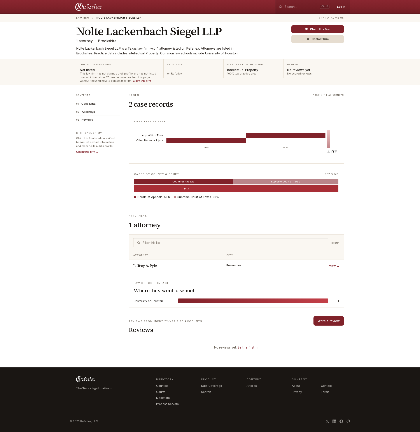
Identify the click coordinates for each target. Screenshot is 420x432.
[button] (317, 39)
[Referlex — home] (89, 7)
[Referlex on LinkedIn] (334, 421)
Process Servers (167, 404)
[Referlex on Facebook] (341, 421)
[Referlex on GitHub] (348, 421)
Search (206, 392)
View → (334, 265)
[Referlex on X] (327, 421)
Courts (160, 392)
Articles (252, 385)
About (296, 385)
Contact (326, 385)
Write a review (329, 321)
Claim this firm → (87, 151)
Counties (162, 385)
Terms (325, 392)
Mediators (163, 397)
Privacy (297, 392)
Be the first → (248, 347)
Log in (341, 6)
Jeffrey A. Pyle (145, 265)
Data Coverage (211, 385)
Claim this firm (142, 80)
